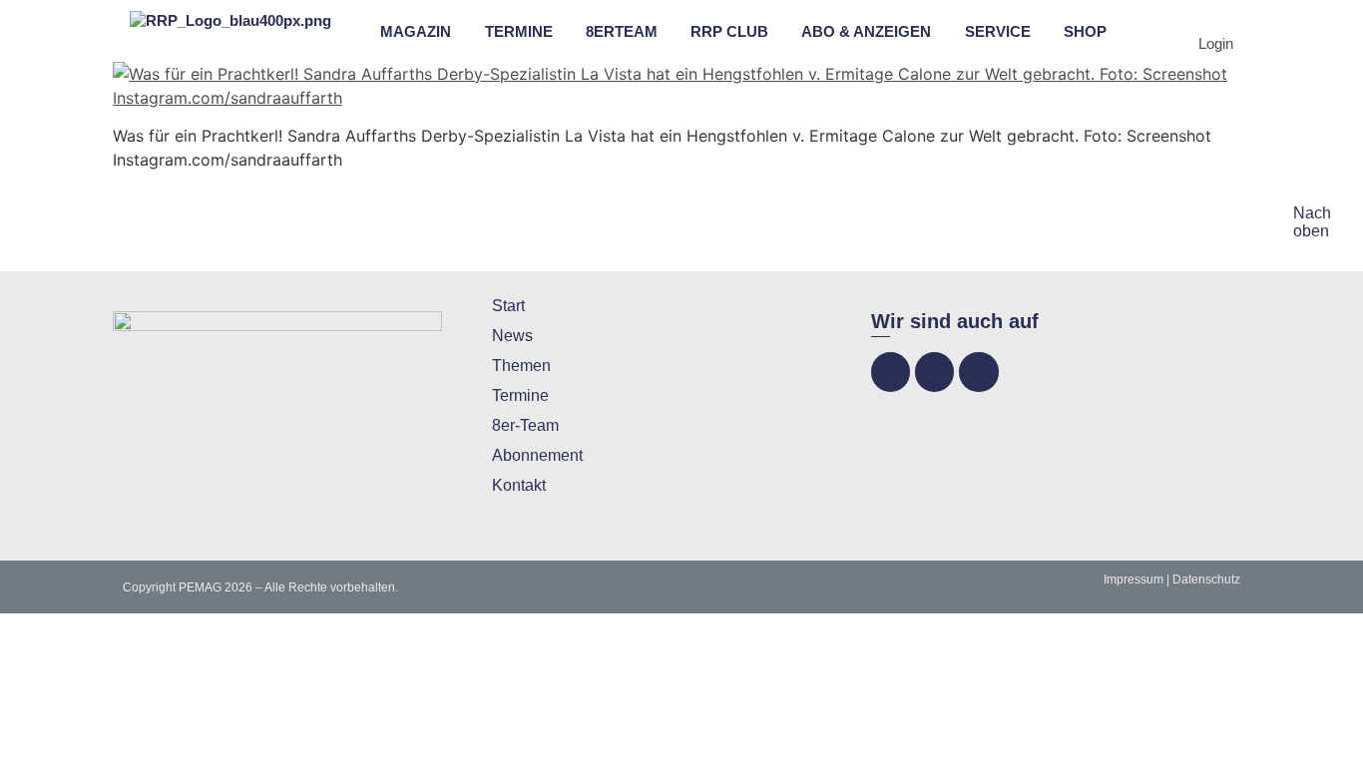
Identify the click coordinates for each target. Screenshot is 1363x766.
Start (508, 305)
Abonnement (537, 455)
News (512, 335)
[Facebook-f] (890, 371)
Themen (521, 365)
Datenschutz (1206, 579)
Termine (520, 395)
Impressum (1133, 579)
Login (1215, 43)
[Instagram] (934, 371)
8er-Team (525, 425)
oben (1311, 230)
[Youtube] (978, 371)
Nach (1312, 212)
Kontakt (519, 485)
